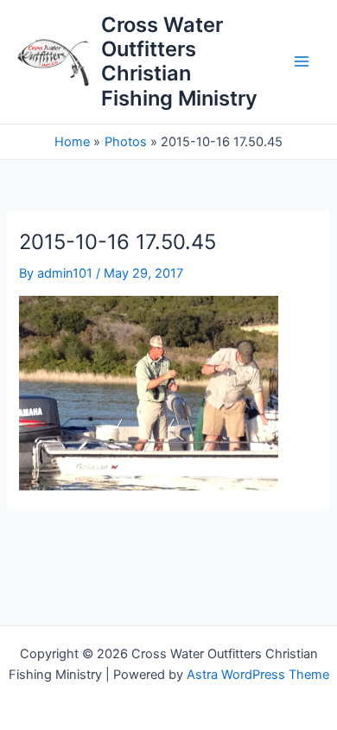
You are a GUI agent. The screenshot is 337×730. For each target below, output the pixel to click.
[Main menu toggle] (301, 62)
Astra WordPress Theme (258, 674)
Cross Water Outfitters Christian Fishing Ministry (179, 61)
